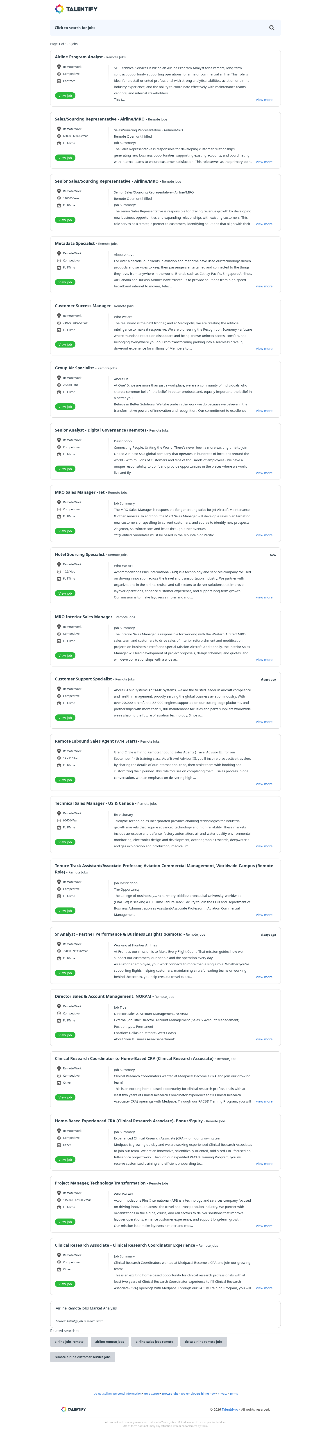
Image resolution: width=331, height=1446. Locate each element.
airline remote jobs (109, 1342)
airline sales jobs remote (154, 1342)
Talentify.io (230, 1409)
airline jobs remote (69, 1342)
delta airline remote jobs (203, 1342)
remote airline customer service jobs (83, 1357)
